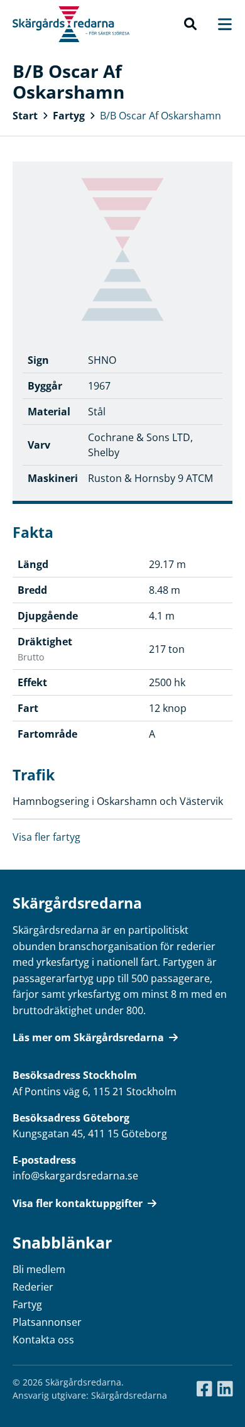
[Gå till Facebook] (204, 1389)
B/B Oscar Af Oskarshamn (160, 116)
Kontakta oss (43, 1340)
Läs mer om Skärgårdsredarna (88, 1037)
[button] (190, 24)
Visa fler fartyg (46, 837)
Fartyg (69, 116)
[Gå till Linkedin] (225, 1389)
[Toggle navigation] (218, 24)
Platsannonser (47, 1322)
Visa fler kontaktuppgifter (78, 1203)
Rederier (33, 1287)
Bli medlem (39, 1269)
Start (25, 116)
